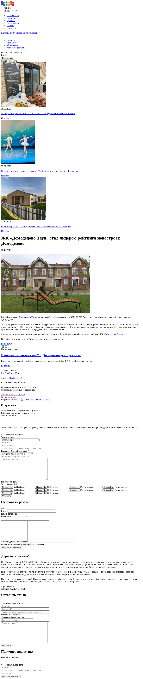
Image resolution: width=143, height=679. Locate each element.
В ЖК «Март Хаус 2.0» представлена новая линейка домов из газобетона (36, 226)
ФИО (3, 508)
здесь (60, 339)
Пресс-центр (13, 23)
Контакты (11, 28)
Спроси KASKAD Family (13, 394)
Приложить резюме (10, 544)
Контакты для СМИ (16, 47)
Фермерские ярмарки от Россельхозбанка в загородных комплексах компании (38, 113)
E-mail (4, 55)
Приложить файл (9, 482)
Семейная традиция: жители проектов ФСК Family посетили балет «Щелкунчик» (40, 171)
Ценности (11, 18)
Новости (34, 33)
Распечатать (7, 344)
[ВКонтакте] (3, 346)
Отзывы (10, 25)
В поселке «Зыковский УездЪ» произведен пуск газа (41, 355)
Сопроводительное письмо (14, 541)
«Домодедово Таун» (27, 317)
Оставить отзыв (8, 397)
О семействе (13, 15)
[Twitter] (6, 346)
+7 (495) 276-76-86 (10, 11)
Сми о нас (11, 42)
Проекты (11, 20)
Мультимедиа (13, 45)
